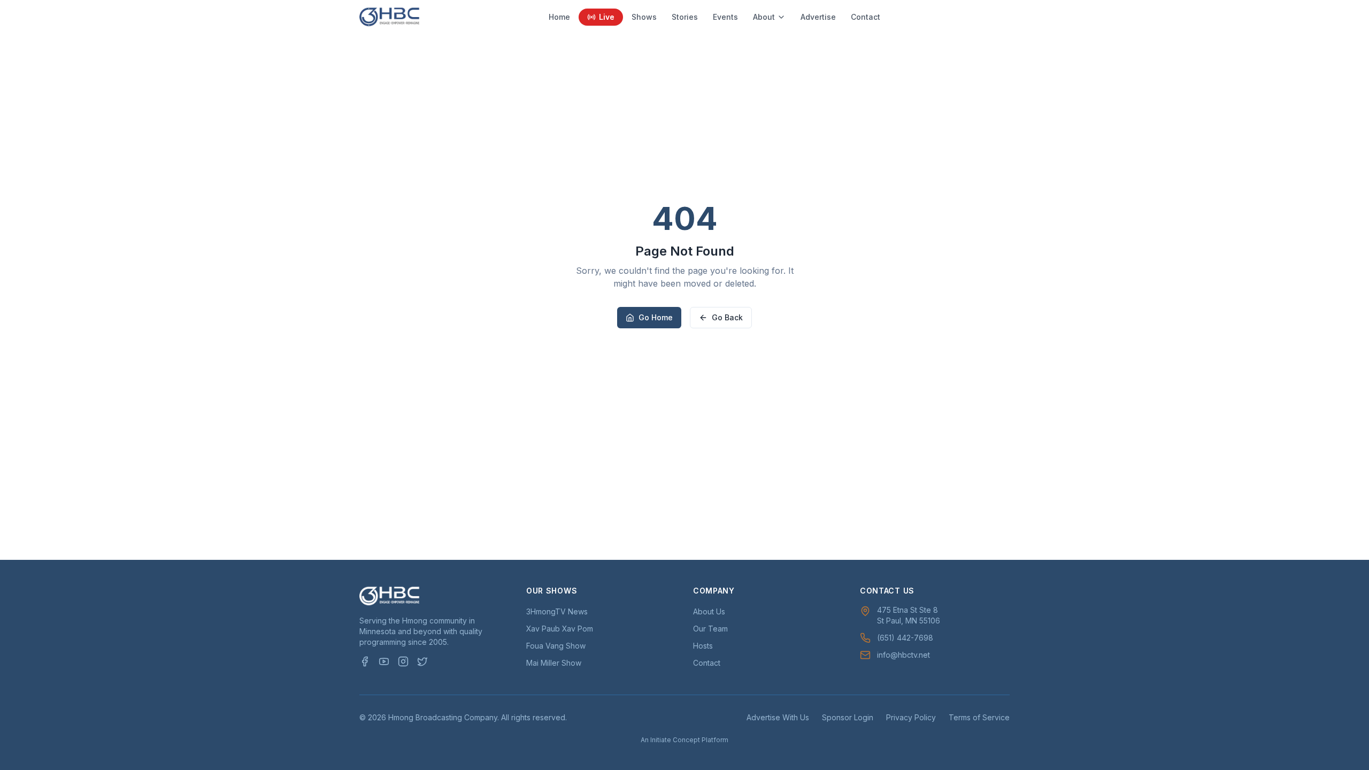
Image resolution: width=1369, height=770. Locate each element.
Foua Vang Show (556, 645)
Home (559, 16)
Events (725, 16)
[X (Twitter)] (422, 661)
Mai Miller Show (553, 662)
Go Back (727, 317)
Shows (644, 16)
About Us (709, 611)
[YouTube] (384, 661)
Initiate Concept (675, 740)
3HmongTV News (557, 611)
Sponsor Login (847, 717)
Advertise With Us (778, 717)
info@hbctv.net (903, 654)
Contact (865, 16)
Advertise (818, 16)
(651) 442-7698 (905, 637)
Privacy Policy (911, 717)
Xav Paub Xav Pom (559, 628)
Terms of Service (979, 717)
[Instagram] (403, 661)
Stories (685, 16)
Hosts (703, 645)
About (764, 16)
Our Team (710, 628)
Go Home (656, 317)
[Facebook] (364, 661)
